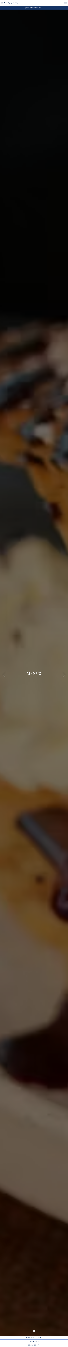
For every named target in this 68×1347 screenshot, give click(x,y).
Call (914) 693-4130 (34, 1337)
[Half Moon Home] (10, 3)
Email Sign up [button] (34, 1345)
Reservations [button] (34, 1341)
